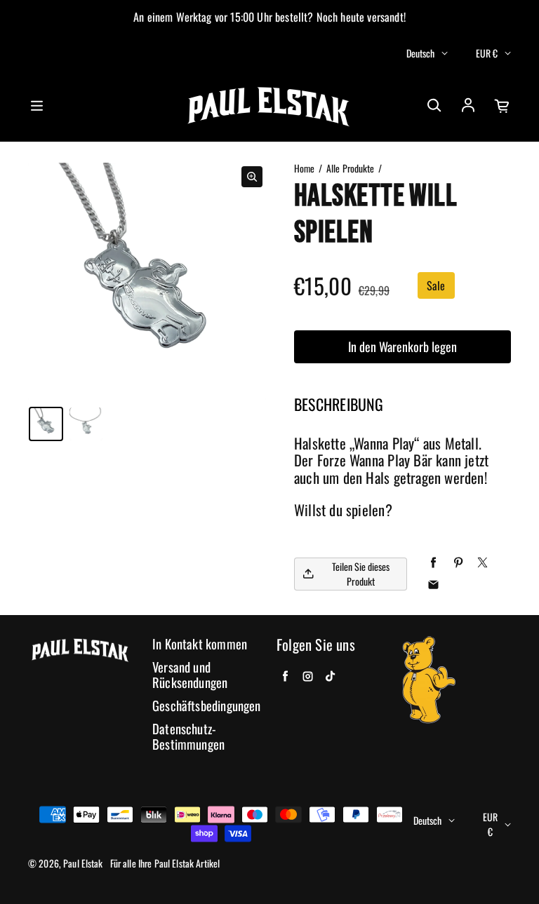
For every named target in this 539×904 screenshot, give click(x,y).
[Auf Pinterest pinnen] (458, 563)
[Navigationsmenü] (36, 105)
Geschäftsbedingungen (206, 706)
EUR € (487, 53)
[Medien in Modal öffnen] (251, 176)
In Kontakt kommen (199, 644)
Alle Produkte (350, 168)
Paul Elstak (83, 863)
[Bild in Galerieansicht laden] (45, 423)
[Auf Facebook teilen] (433, 563)
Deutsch (420, 53)
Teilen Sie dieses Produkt (361, 573)
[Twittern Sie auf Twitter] (482, 563)
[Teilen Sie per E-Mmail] (433, 585)
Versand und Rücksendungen (189, 675)
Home (304, 168)
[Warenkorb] (502, 105)
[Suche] (433, 105)
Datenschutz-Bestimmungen (188, 737)
